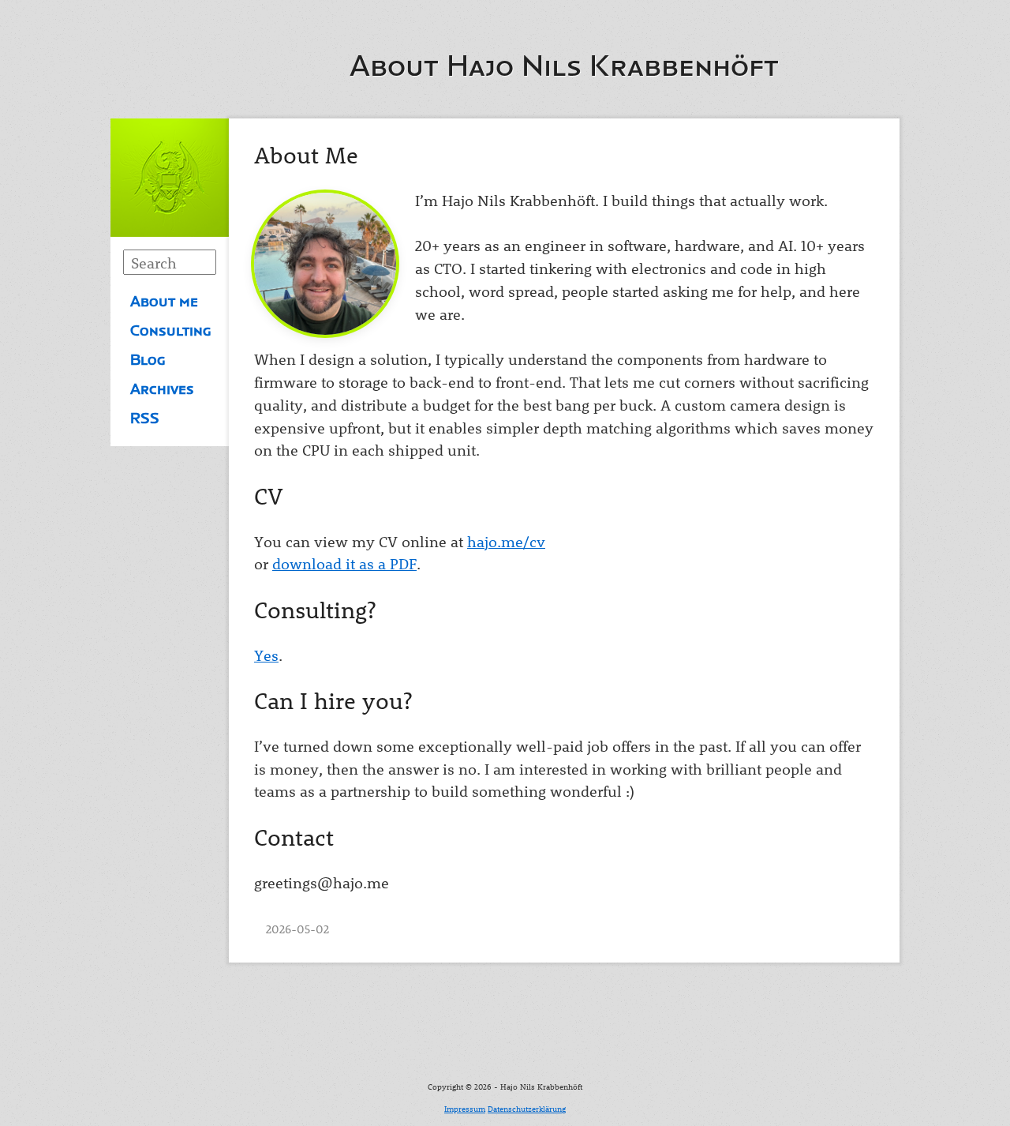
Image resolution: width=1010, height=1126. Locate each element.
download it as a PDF (344, 563)
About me (164, 301)
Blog (148, 360)
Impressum (464, 1108)
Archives (162, 389)
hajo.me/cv (506, 541)
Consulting (170, 331)
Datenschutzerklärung (527, 1108)
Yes (266, 655)
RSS (144, 418)
